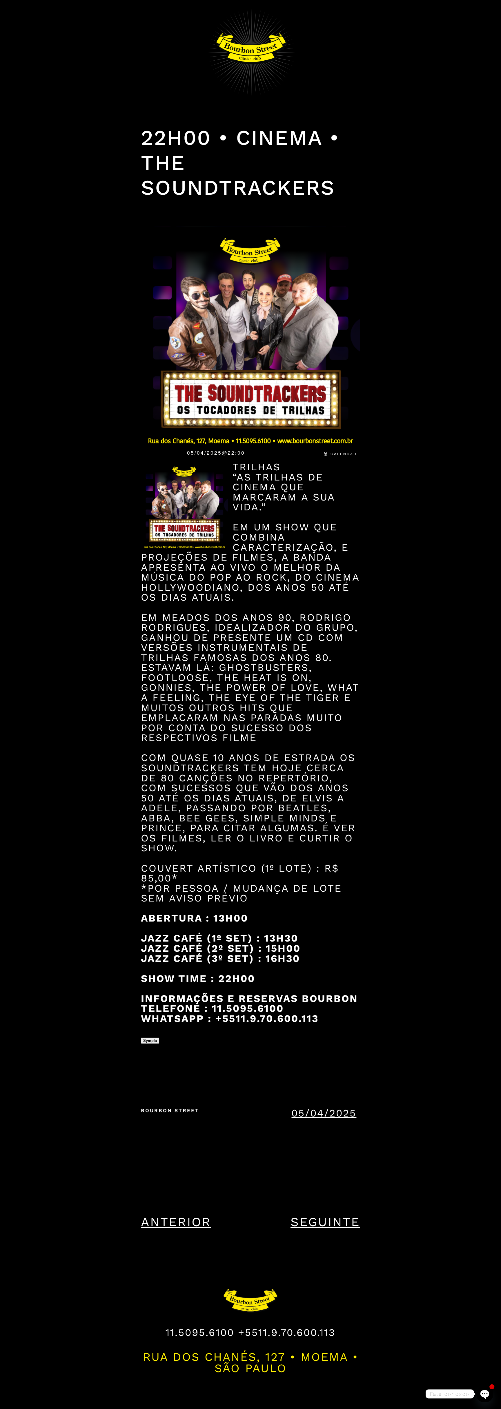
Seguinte (325, 1222)
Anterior (176, 1222)
